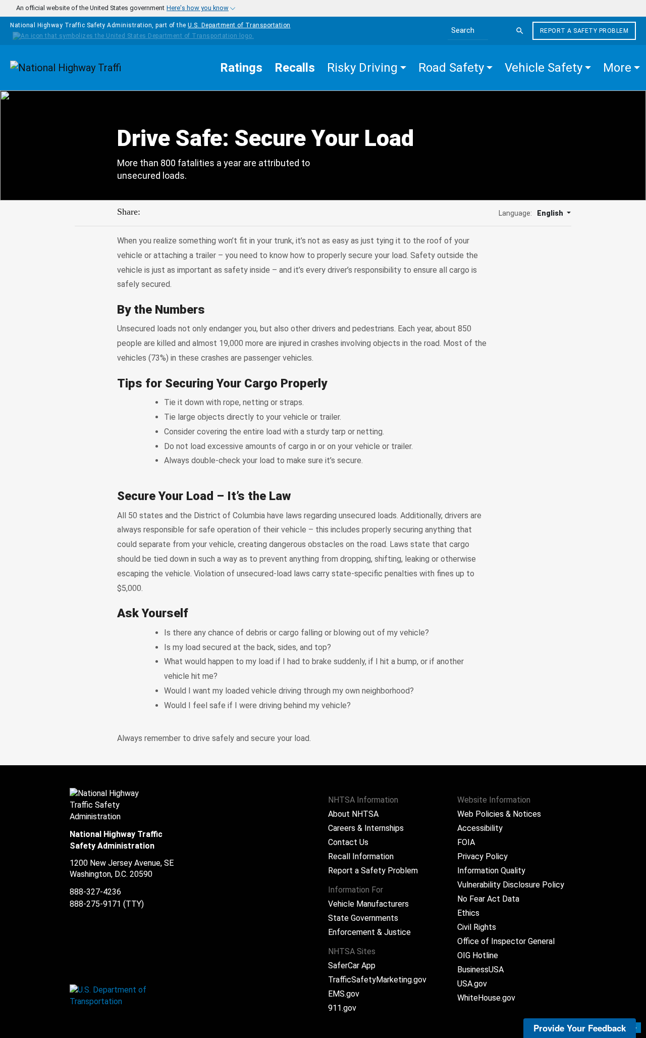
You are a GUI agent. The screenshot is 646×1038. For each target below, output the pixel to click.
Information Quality (491, 870)
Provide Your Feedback (579, 1028)
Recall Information (361, 856)
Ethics (468, 913)
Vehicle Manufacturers (368, 904)
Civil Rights (476, 927)
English (551, 213)
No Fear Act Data (488, 899)
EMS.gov (343, 994)
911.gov (342, 1008)
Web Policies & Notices (499, 814)
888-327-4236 (95, 892)
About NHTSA (353, 814)
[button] (366, 67)
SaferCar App (351, 965)
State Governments (363, 918)
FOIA (466, 842)
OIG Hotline (477, 955)
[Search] (519, 30)
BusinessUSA (480, 969)
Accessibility (480, 828)
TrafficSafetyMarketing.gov (377, 979)
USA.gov (472, 983)
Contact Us (348, 842)
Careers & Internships (366, 828)
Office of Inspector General (506, 941)
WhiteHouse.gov (486, 998)
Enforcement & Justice (369, 932)
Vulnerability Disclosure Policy (510, 884)
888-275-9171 (95, 904)
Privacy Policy (482, 856)
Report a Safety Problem (584, 30)
